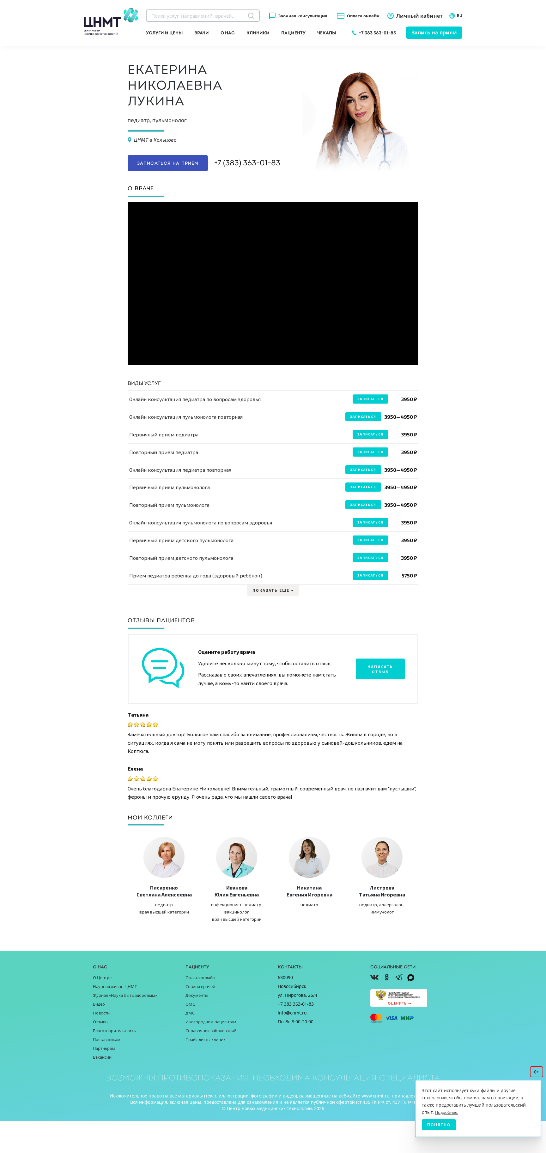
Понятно (439, 1124)
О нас (228, 33)
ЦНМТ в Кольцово (155, 140)
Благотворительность (114, 1030)
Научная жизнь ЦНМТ (115, 986)
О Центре (102, 977)
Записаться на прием (167, 163)
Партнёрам (104, 1048)
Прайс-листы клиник (205, 1039)
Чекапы (326, 33)
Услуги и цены (164, 33)
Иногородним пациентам (210, 1022)
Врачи (201, 33)
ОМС (190, 1004)
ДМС (190, 1013)
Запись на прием (434, 32)
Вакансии (102, 1057)
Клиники (258, 33)
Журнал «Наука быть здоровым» (125, 995)
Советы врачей (200, 986)
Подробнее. (446, 1112)
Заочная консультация (302, 16)
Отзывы (100, 1022)
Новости (101, 1013)
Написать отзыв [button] (380, 669)
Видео (99, 1004)
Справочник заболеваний (210, 1030)
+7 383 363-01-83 (377, 33)
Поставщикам (106, 1039)
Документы (196, 995)
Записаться (370, 399)
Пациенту (293, 33)
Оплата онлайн (363, 16)
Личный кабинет (419, 15)
